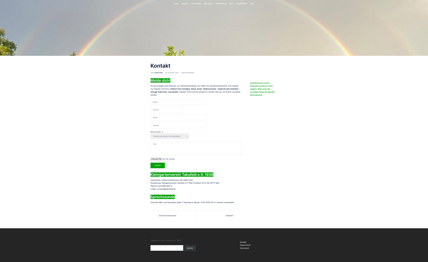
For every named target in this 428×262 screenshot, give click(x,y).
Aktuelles (184, 3)
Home (176, 3)
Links (252, 3)
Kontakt (243, 242)
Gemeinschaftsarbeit (167, 215)
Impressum (244, 248)
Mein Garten (208, 3)
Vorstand (158, 73)
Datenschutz (245, 245)
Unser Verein (196, 3)
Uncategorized (187, 73)
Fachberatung (221, 3)
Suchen (190, 248)
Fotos (231, 3)
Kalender (229, 215)
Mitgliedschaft (241, 3)
